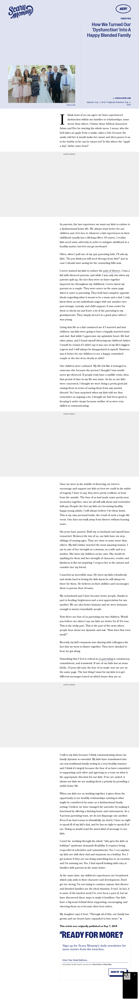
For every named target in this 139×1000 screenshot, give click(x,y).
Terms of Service (97, 964)
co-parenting (106, 659)
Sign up (115, 972)
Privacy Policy (108, 964)
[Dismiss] (134, 974)
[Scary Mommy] (21, 12)
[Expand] (126, 974)
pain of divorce (111, 271)
